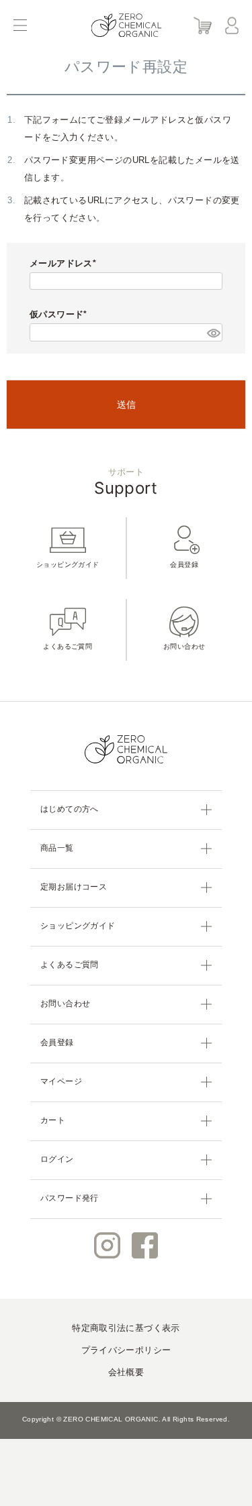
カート (52, 1120)
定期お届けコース (73, 887)
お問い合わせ (184, 646)
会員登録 (184, 564)
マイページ (61, 1081)
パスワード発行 (69, 1198)
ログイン (57, 1159)
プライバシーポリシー (126, 1350)
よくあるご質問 (67, 646)
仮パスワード (56, 314)
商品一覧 (57, 848)
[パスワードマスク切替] (213, 332)
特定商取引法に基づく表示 (126, 1328)
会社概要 (126, 1372)
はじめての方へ (69, 809)
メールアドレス (61, 263)
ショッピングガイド (67, 564)
